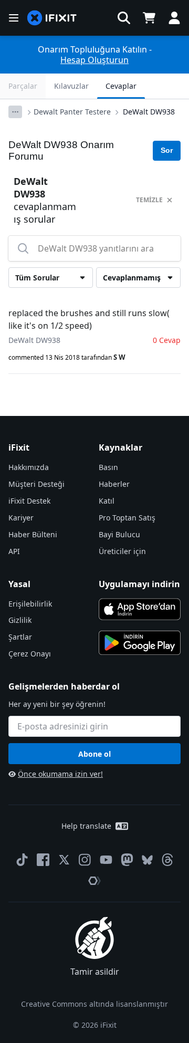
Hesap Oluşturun (94, 60)
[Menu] (13, 17)
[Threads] (167, 859)
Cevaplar (121, 86)
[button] (123, 17)
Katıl (106, 501)
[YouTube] (106, 859)
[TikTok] (22, 859)
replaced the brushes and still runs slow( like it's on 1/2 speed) (89, 319)
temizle (149, 199)
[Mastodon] (127, 859)
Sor (167, 150)
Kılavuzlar (71, 86)
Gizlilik (20, 620)
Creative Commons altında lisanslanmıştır (94, 1004)
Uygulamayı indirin (139, 584)
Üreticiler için (122, 551)
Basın (108, 467)
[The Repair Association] (94, 880)
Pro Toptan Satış (127, 518)
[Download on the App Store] (140, 609)
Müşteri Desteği (36, 484)
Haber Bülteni (32, 534)
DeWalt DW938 (149, 112)
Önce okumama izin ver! (60, 774)
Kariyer (21, 518)
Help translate (86, 826)
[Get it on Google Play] (140, 642)
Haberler (114, 484)
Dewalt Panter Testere (72, 112)
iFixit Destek (29, 501)
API (14, 551)
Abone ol (94, 754)
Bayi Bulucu (119, 534)
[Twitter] (64, 859)
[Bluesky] (147, 859)
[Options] (15, 112)
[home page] (52, 18)
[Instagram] (85, 859)
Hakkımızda (28, 467)
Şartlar (20, 637)
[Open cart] (149, 17)
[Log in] (174, 17)
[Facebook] (43, 859)
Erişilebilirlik (30, 604)
